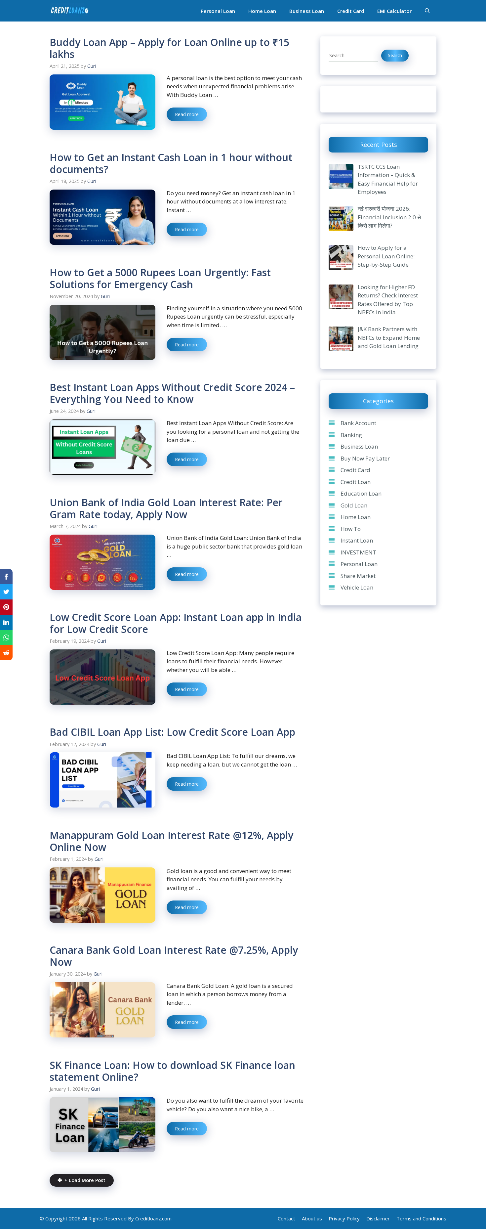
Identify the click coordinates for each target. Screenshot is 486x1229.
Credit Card (350, 11)
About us (312, 1218)
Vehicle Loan (357, 587)
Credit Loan (356, 482)
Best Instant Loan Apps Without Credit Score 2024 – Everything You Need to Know (172, 393)
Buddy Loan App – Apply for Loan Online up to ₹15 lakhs (169, 48)
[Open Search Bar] (427, 11)
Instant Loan (357, 540)
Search (395, 55)
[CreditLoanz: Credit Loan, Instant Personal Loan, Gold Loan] (69, 11)
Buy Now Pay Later (365, 458)
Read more (187, 114)
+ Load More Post (84, 1180)
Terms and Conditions (421, 1218)
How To (351, 529)
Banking (351, 435)
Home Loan (262, 11)
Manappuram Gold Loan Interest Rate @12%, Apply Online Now (171, 841)
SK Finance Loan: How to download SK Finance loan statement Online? (172, 1071)
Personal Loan (218, 11)
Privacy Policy (344, 1218)
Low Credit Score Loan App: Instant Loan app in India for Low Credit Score (176, 623)
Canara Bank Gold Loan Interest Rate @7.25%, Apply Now (174, 956)
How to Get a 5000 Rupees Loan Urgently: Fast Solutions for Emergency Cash (160, 278)
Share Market (358, 576)
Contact (286, 1218)
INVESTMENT (358, 552)
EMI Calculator (394, 11)
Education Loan (361, 493)
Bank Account (358, 423)
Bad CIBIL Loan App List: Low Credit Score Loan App (172, 732)
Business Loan (306, 11)
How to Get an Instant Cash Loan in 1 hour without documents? (171, 163)
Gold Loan (354, 505)
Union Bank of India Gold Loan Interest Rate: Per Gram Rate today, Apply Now (166, 508)
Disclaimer (378, 1218)
